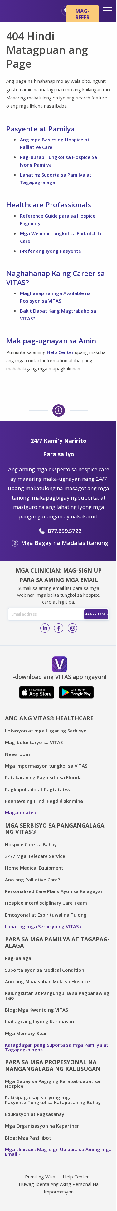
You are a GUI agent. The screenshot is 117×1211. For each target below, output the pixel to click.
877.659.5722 (64, 531)
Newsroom (17, 754)
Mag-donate (19, 812)
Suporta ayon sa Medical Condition (44, 970)
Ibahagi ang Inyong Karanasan (39, 1021)
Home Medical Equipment (34, 868)
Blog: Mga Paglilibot (28, 1137)
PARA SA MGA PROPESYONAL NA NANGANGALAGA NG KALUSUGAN (52, 1065)
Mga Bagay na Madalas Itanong (64, 543)
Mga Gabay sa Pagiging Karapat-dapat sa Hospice (52, 1083)
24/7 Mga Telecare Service (35, 856)
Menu (107, 10)
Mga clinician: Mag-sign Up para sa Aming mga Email (58, 1151)
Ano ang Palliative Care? (32, 879)
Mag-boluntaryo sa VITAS (34, 742)
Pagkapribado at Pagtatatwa (38, 789)
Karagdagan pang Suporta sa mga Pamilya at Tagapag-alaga (56, 1047)
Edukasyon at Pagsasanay (34, 1114)
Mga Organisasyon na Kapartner (42, 1126)
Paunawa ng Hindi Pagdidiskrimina (44, 801)
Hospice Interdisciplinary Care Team (46, 903)
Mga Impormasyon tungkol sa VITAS (46, 766)
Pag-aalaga (18, 958)
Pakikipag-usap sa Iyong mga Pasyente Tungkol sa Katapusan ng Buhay (53, 1099)
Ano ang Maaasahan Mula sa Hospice (47, 981)
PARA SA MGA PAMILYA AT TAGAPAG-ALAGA (57, 942)
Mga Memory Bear (26, 1033)
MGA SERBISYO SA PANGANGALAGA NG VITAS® (54, 829)
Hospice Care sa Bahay (31, 844)
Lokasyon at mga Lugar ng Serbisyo (46, 730)
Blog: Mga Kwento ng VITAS (36, 1010)
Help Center (60, 352)
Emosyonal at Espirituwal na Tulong (46, 915)
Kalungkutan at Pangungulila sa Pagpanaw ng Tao (57, 995)
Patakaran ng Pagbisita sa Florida (43, 777)
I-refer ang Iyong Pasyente (50, 251)
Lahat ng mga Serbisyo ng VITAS (42, 926)
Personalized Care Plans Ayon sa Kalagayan (54, 891)
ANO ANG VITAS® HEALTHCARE (49, 718)
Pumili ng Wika (40, 1176)
